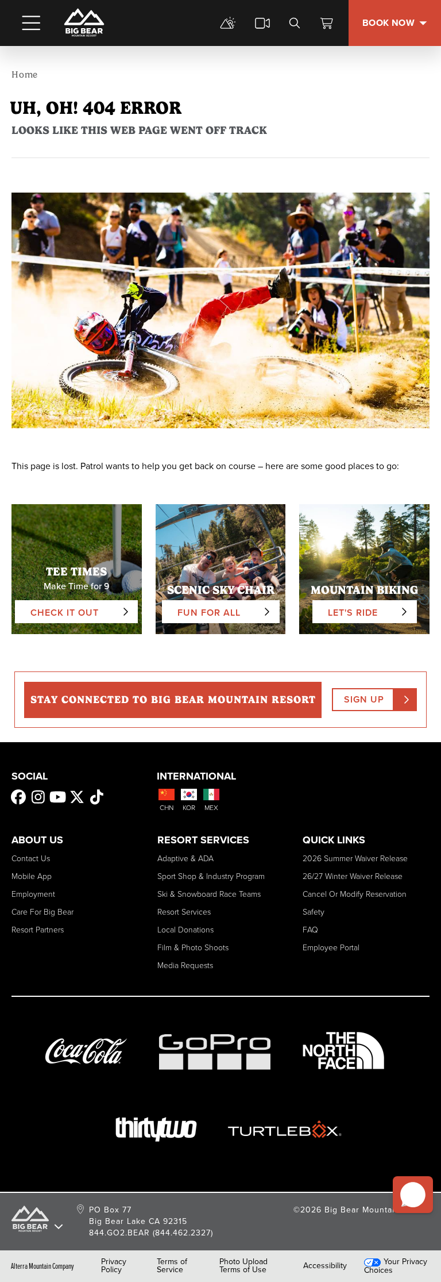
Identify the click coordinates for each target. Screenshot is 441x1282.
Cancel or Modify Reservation (355, 894)
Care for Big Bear (42, 912)
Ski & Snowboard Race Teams (209, 894)
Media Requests (185, 965)
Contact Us (30, 859)
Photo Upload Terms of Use (243, 1266)
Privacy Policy (113, 1266)
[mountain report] (228, 23)
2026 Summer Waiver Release (355, 859)
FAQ (310, 930)
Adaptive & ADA (185, 859)
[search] (294, 23)
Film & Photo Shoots (193, 948)
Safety (313, 912)
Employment (33, 894)
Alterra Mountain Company (42, 1266)
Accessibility (325, 1266)
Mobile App (31, 876)
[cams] (262, 23)
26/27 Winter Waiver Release (353, 876)
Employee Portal (331, 948)
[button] (413, 1194)
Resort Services (184, 912)
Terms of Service (172, 1266)
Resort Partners (37, 930)
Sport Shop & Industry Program (211, 876)
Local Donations (185, 930)
